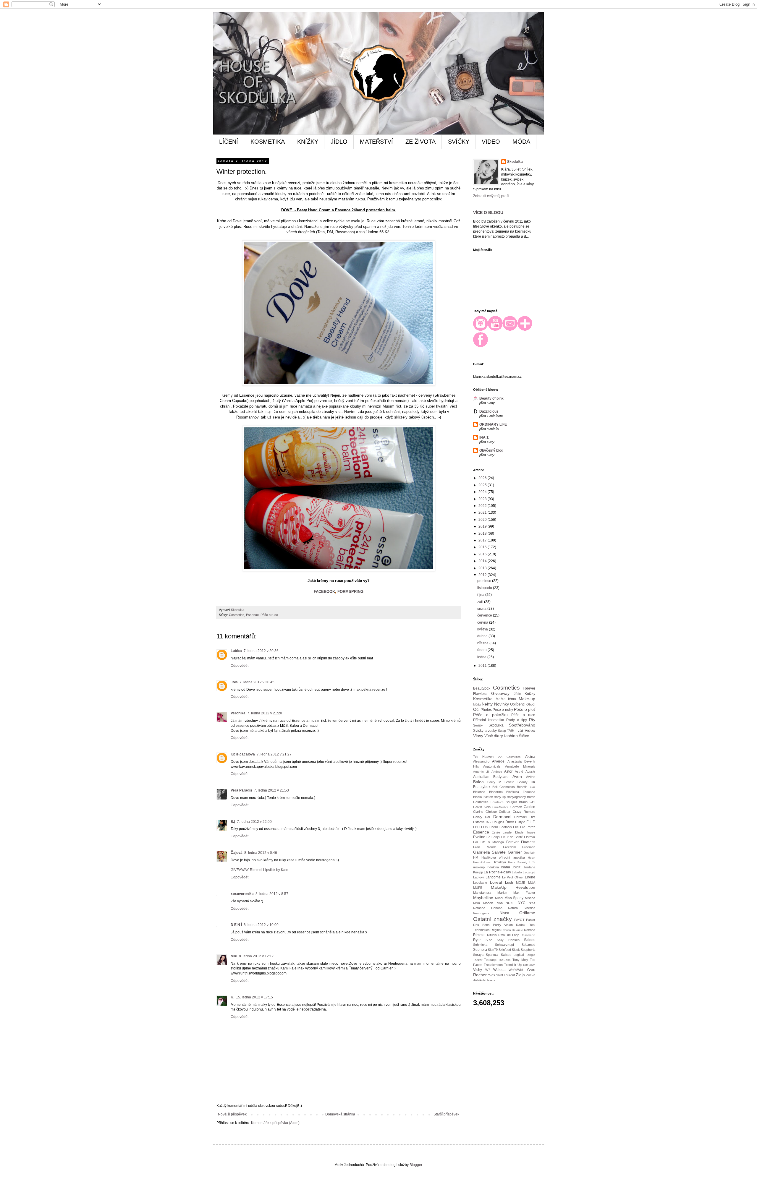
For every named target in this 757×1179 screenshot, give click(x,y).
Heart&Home (482, 862)
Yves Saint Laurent (501, 975)
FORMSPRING (350, 591)
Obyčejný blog (491, 450)
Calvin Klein (482, 807)
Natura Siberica (521, 908)
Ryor (477, 940)
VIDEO (491, 141)
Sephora (480, 950)
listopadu (485, 588)
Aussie (530, 771)
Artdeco (496, 771)
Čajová (236, 853)
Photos (486, 710)
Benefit (522, 787)
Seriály (478, 725)
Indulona (493, 867)
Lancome (493, 877)
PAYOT (519, 920)
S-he (489, 940)
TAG (510, 731)
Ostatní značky (492, 919)
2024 (483, 492)
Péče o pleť (524, 709)
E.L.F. (530, 822)
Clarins (478, 811)
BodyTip (500, 797)
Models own (493, 903)
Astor (508, 771)
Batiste (509, 782)
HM (475, 857)
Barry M (494, 782)
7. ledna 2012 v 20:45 (257, 682)
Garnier (515, 852)
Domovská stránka (340, 1114)
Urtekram (529, 964)
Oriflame (527, 912)
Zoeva (530, 975)
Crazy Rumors (524, 811)
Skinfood (505, 949)
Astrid (519, 771)
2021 (483, 512)
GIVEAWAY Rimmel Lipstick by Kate (259, 870)
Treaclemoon (493, 964)
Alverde (498, 761)
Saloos (529, 940)
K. (232, 997)
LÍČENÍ (228, 141)
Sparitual (492, 954)
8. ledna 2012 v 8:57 (271, 894)
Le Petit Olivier (513, 877)
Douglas (498, 822)
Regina (496, 930)
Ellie (516, 827)
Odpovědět (239, 666)
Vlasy (478, 735)
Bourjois (511, 802)
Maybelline (483, 897)
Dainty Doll (481, 817)
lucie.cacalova (243, 754)
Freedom (509, 847)
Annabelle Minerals (520, 766)
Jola (234, 682)
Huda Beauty (517, 862)
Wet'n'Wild (516, 970)
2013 (483, 568)
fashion (511, 735)
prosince (484, 581)
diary (498, 735)
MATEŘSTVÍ (376, 141)
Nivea (504, 913)
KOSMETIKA (267, 141)
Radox (520, 925)
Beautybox (481, 688)
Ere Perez (527, 827)
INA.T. (484, 437)
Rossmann (528, 935)
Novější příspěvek (232, 1114)
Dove (509, 822)
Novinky (501, 704)
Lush (509, 882)
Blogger (416, 1165)
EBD (476, 827)
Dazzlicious (489, 411)
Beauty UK (526, 782)
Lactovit (478, 877)
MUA (531, 882)
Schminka (480, 944)
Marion (502, 892)
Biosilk (477, 797)
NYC (521, 903)
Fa (488, 837)
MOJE (520, 882)
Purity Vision (503, 925)
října (481, 595)
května (483, 629)
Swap (502, 730)
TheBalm (504, 959)
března (483, 643)
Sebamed (528, 944)
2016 (483, 547)
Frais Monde (484, 847)
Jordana (529, 867)
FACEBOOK (324, 591)
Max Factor (524, 892)
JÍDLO (339, 141)
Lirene (530, 877)
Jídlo (517, 693)
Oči (476, 709)
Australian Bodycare (491, 777)
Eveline (479, 837)
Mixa (476, 903)
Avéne (530, 777)
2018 (483, 533)
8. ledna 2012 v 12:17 (256, 956)
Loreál (496, 882)
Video (530, 730)
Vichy (477, 970)
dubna (483, 636)
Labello (517, 872)
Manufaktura (482, 892)
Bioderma (496, 792)
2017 (483, 540)
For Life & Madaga (488, 842)
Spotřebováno (522, 725)
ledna (482, 657)
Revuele (517, 930)
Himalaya (499, 862)
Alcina (530, 757)
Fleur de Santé (512, 837)
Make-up (527, 698)
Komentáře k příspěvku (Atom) (275, 1123)
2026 (483, 478)
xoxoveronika (242, 894)
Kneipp (478, 872)
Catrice (529, 807)
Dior (488, 822)
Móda (477, 704)
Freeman (528, 847)
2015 (483, 554)
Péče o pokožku (490, 714)
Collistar (504, 811)
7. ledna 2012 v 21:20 (264, 713)
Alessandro (481, 761)
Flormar (529, 837)
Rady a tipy (516, 720)
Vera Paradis (241, 790)
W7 (487, 970)
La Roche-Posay (497, 872)
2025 (483, 485)
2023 (483, 499)
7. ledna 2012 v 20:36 (261, 651)
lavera (491, 980)
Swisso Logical (512, 954)
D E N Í (236, 925)
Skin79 (493, 949)
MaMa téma (506, 699)
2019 (483, 526)
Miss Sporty (514, 898)
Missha (530, 898)
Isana (505, 867)
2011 (483, 666)
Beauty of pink (491, 398)
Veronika (238, 713)
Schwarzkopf (504, 944)
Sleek (516, 949)
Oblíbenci (517, 704)
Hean (531, 857)
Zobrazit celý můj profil (491, 196)
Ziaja (520, 974)
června (483, 622)
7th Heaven (483, 756)
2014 (483, 561)
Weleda (499, 970)
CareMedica (500, 807)
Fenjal (495, 837)
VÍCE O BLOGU (488, 212)
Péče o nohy (503, 710)
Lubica (236, 651)
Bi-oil (532, 787)
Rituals (492, 935)
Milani (499, 898)
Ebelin (493, 827)
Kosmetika (483, 698)
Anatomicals (492, 766)
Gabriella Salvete (489, 852)
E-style (520, 822)
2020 (483, 520)
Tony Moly (520, 959)
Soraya (478, 954)
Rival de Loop (508, 935)
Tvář (519, 730)
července (485, 615)
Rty (532, 719)
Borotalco (497, 802)
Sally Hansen (508, 940)
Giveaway (500, 693)
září (480, 602)
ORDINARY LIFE (493, 424)
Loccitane (480, 882)
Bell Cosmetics (503, 787)
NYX (532, 903)
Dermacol (502, 816)
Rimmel (479, 935)
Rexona (529, 930)
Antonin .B (481, 771)
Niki (234, 956)
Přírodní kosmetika (488, 720)
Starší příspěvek (446, 1114)
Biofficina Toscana (520, 792)
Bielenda (479, 792)
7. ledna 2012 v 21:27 (274, 754)
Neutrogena (481, 913)
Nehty (487, 704)
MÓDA (521, 141)
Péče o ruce (269, 615)
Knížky (530, 694)
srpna (482, 608)
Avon (517, 776)
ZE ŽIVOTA (420, 141)
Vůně (488, 736)
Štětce (524, 736)
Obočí (530, 704)
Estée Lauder (502, 832)
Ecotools (505, 827)
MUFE (477, 887)
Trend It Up (513, 964)
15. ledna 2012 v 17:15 (254, 997)
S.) (233, 822)
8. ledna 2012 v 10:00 (261, 925)
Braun (523, 802)
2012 (483, 575)
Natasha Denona (487, 908)
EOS (484, 827)
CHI (532, 802)
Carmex (516, 807)
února (482, 650)
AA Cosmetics (509, 756)
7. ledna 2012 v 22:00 (254, 822)
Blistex (488, 797)
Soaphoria (528, 949)
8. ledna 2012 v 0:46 (260, 853)
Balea (478, 781)
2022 (483, 506)
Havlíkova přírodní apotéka (503, 857)
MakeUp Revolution (513, 887)
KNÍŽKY (307, 141)
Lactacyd (529, 872)
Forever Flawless (520, 842)
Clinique (491, 811)
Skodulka (515, 162)
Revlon (506, 930)
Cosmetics (236, 615)
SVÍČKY (458, 141)
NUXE (510, 903)
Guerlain (529, 852)
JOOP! (516, 867)
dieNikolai (479, 980)
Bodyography (516, 797)
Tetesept (490, 959)
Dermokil (520, 817)
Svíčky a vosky (485, 731)
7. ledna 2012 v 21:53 (271, 790)
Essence (252, 615)
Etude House (525, 832)
